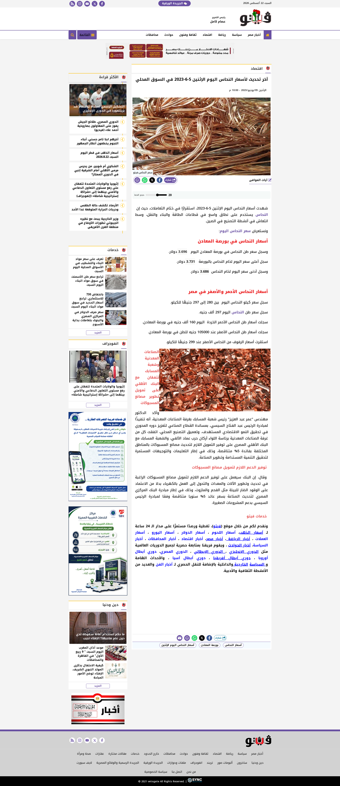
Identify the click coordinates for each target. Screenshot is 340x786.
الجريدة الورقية (173, 3)
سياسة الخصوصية (155, 771)
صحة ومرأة (84, 753)
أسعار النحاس (233, 645)
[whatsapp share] (145, 180)
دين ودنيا (257, 762)
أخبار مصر (254, 35)
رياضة (222, 35)
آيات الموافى (258, 180)
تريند (210, 762)
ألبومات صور (225, 762)
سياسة (237, 35)
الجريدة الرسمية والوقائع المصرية (117, 762)
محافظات (152, 35)
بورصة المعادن (209, 645)
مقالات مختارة (117, 753)
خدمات (135, 753)
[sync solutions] (194, 781)
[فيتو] (255, 18)
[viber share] (179, 638)
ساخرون (242, 762)
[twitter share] (152, 180)
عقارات (99, 753)
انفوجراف (196, 762)
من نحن (191, 771)
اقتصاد (207, 35)
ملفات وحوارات (176, 762)
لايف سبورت (84, 762)
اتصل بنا (177, 771)
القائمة (85, 35)
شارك (168, 180)
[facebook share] (159, 180)
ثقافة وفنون (188, 35)
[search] (72, 34)
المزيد (98, 332)
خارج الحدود (151, 753)
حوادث (168, 35)
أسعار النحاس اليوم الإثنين (177, 645)
